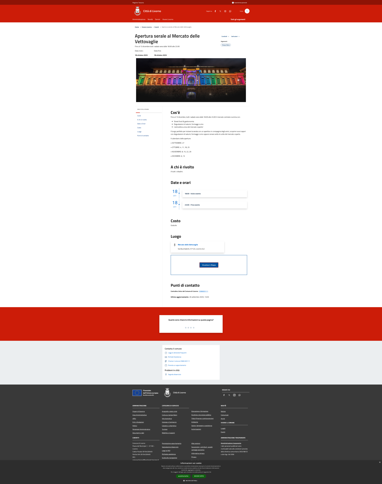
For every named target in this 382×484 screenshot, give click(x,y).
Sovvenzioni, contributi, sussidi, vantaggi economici (202, 448)
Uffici (134, 418)
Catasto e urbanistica (169, 426)
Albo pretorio (195, 443)
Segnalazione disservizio (170, 447)
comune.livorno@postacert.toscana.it (146, 460)
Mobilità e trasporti (168, 433)
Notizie (223, 411)
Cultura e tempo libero (169, 415)
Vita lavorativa (167, 418)
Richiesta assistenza (169, 454)
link (210, 472)
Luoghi (223, 428)
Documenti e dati (138, 433)
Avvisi (223, 418)
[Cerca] (247, 11)
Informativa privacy (198, 453)
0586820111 (203, 291)
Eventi (156, 27)
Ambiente (194, 422)
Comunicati (225, 415)
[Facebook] (214, 11)
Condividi (224, 36)
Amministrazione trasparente (231, 443)
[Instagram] (224, 11)
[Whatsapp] (229, 11)
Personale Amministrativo (141, 429)
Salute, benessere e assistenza (201, 425)
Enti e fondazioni (138, 422)
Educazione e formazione (199, 411)
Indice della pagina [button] (143, 109)
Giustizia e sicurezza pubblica (201, 415)
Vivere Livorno (147, 27)
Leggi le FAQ (166, 450)
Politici (135, 426)
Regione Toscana (138, 2)
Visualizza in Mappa (209, 265)
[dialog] (191, 472)
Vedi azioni (234, 36)
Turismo (164, 429)
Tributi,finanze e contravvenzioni (202, 418)
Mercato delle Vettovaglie (188, 244)
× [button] (380, 462)
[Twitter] (219, 11)
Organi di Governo (139, 411)
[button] (191, 481)
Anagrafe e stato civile (169, 411)
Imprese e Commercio (169, 422)
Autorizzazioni (196, 429)
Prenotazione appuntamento (171, 443)
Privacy (193, 457)
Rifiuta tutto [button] (199, 476)
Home (137, 27)
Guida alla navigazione (169, 458)
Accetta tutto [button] (183, 476)
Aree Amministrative (140, 415)
